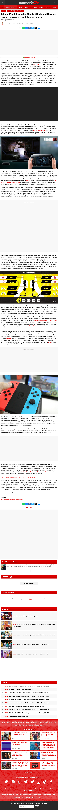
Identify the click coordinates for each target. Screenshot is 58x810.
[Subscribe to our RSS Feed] (7, 782)
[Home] (2, 7)
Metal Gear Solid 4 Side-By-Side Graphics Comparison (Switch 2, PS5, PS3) (27, 713)
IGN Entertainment (24, 789)
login (30, 599)
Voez (49, 342)
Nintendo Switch (19, 11)
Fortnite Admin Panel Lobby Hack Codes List (19, 689)
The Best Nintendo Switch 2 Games (16, 716)
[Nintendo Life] (29, 2)
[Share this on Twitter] (32, 28)
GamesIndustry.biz (31, 797)
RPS (43, 797)
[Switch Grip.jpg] (29, 394)
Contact (35, 722)
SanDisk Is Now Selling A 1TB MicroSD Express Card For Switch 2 (24, 706)
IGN (54, 794)
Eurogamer (17, 797)
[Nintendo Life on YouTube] (13, 782)
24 (32, 508)
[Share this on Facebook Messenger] (39, 28)
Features (4, 11)
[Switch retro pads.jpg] (29, 57)
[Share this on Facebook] (29, 28)
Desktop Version (40, 725)
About (8, 722)
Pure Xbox (19, 794)
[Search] (55, 2)
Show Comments (29, 583)
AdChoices (44, 789)
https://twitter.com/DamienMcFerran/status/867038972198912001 (19, 477)
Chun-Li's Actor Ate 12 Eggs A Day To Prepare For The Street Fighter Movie (27, 686)
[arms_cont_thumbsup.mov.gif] (29, 287)
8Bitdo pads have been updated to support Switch (34, 472)
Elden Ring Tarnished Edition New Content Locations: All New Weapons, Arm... (28, 709)
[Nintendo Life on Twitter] (26, 782)
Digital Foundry (37, 794)
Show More (28, 772)
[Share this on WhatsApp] (23, 28)
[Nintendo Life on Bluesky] (32, 782)
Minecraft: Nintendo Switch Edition (38, 326)
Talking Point (11, 11)
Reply (33, 571)
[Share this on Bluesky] (26, 28)
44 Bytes (37, 789)
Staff (13, 722)
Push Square (10, 794)
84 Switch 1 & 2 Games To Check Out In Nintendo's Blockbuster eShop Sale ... (28, 699)
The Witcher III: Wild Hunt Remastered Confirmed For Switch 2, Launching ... (27, 696)
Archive (22, 725)
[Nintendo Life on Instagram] (38, 782)
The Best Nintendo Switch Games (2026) (12, 499)
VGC (23, 797)
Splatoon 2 (9, 338)
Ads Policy (16, 725)
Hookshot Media (11, 789)
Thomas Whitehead (11, 23)
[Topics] (2, 2)
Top (4, 722)
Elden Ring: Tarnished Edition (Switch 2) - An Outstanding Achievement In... (28, 692)
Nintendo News (47, 794)
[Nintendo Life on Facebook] (51, 782)
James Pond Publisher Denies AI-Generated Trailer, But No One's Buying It (27, 703)
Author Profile (26, 571)
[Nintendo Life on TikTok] (19, 782)
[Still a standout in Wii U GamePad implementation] (29, 152)
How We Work (20, 722)
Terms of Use (52, 722)
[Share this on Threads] (36, 28)
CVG (39, 797)
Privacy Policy (43, 722)
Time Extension (27, 794)
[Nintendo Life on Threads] (45, 782)
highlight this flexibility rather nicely (47, 320)
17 (10, 657)
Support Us (29, 722)
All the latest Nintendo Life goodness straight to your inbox (29, 803)
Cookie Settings (30, 725)
